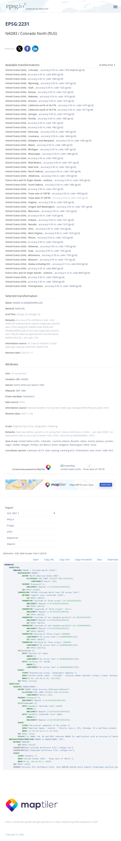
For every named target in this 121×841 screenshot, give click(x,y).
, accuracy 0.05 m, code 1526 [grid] (42, 233)
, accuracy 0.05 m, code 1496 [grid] (43, 184)
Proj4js (10, 525)
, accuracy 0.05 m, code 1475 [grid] (39, 100)
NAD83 (24, 379)
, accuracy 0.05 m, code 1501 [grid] (48, 206)
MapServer (12, 537)
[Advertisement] (60, 786)
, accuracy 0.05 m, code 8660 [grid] (34, 268)
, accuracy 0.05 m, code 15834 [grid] (34, 277)
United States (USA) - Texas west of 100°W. (82, 469)
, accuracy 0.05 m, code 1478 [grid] (45, 69)
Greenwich (29, 396)
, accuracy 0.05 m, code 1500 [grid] (39, 202)
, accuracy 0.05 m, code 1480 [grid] (39, 118)
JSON (9, 531)
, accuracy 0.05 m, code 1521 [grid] (39, 219)
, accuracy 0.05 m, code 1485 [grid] (48, 140)
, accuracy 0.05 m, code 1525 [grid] (38, 87)
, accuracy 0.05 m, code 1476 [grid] (49, 105)
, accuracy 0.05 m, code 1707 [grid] (40, 259)
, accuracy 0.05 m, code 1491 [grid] (42, 162)
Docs (99, 559)
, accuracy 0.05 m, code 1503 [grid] (40, 83)
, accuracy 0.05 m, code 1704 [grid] (40, 246)
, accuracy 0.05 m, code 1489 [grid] (34, 78)
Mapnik (11, 543)
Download (112, 559)
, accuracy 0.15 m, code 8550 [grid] (46, 263)
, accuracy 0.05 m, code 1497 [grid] (34, 189)
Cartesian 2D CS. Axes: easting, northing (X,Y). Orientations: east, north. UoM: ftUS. (70, 450)
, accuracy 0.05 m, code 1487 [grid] (40, 149)
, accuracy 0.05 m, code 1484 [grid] (40, 136)
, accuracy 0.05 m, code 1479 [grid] (39, 114)
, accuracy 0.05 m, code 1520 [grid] (34, 215)
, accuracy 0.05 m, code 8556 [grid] (34, 74)
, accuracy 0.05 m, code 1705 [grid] (38, 250)
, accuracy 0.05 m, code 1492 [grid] (40, 166)
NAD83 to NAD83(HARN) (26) (28, 302)
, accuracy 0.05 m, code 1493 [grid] (43, 171)
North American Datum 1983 (29, 384)
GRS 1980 (21, 390)
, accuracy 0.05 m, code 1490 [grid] (34, 158)
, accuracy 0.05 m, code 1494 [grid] (41, 175)
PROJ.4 (10, 519)
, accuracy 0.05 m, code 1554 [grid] (34, 241)
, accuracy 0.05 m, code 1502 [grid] (41, 211)
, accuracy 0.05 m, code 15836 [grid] (34, 281)
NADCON (20, 308)
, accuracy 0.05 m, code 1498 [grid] (46, 193)
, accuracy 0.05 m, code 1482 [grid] (34, 127)
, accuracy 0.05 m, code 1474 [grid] (40, 96)
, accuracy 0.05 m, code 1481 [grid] (34, 122)
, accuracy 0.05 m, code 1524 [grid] (38, 228)
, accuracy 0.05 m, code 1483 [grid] (40, 131)
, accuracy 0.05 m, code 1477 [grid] (49, 109)
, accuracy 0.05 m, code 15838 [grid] (43, 286)
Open (36, 559)
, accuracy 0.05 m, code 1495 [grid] (47, 180)
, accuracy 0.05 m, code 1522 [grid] (39, 92)
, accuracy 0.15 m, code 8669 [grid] (47, 272)
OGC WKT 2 (13, 513)
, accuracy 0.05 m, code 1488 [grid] (41, 153)
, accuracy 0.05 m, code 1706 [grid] (41, 255)
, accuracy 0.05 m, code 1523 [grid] (39, 224)
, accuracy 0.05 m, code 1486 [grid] (38, 144)
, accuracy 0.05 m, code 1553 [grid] (39, 237)
